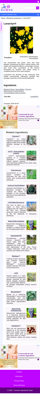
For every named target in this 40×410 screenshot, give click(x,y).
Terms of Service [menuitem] (19, 385)
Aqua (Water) (19, 89)
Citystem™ (16, 136)
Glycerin (28, 89)
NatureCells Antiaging (16, 221)
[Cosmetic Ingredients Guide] (20, 8)
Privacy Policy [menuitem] (19, 381)
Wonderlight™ (16, 292)
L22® (16, 273)
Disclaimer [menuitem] (19, 376)
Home (3, 18)
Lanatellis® (34, 96)
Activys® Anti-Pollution (16, 185)
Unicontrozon (16, 170)
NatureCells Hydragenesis (16, 309)
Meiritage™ (16, 256)
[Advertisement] (20, 117)
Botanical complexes (14, 18)
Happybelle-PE (16, 236)
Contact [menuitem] (19, 372)
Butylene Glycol (9, 89)
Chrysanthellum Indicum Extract (15, 93)
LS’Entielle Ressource (16, 202)
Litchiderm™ (16, 326)
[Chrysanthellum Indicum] (21, 53)
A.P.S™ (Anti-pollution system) (16, 152)
